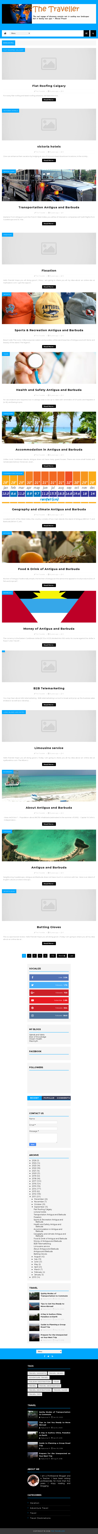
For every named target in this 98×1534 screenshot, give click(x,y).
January (38, 1275)
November (39, 1202)
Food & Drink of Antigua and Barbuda (49, 569)
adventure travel (38, 1377)
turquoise (8, 414)
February (38, 1272)
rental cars (8, 171)
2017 (34, 1181)
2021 (34, 1171)
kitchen (6, 533)
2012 (34, 1194)
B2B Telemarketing (49, 688)
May (36, 1264)
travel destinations (40, 1390)
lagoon (7, 832)
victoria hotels (10, 111)
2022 (34, 1168)
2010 (34, 1277)
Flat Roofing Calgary (49, 86)
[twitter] (48, 1356)
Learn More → (34, 1488)
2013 (34, 1191)
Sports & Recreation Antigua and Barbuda (49, 330)
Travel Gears (56, 1373)
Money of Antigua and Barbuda (49, 628)
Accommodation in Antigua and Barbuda (49, 449)
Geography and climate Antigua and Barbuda (49, 509)
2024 (34, 1163)
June (36, 1262)
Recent (34, 1098)
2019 (34, 1176)
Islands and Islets (36, 1035)
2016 (34, 1183)
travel (32, 1386)
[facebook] (45, 1356)
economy (7, 772)
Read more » (49, 100)
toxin (5, 354)
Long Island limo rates (13, 712)
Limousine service (48, 748)
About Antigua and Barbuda (49, 807)
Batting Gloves (49, 927)
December (39, 1199)
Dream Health (35, 1039)
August (37, 1256)
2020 (34, 1173)
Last (71, 956)
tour (56, 1382)
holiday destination (40, 1382)
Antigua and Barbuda (49, 867)
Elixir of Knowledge (37, 1037)
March (37, 1269)
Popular (49, 1098)
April (36, 1267)
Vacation (34, 1503)
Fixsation (7, 235)
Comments (63, 1098)
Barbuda (7, 593)
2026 (34, 1160)
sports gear (9, 891)
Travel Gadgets (37, 1373)
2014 (34, 1189)
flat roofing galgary (13, 50)
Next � (62, 956)
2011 (34, 1196)
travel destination (49, 1386)
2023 (34, 1165)
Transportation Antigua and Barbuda (49, 207)
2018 (34, 1178)
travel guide (61, 1390)
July (36, 1259)
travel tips (35, 1394)
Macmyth (33, 1041)
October (38, 1204)
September (39, 1207)
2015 (34, 1186)
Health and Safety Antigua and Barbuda (49, 390)
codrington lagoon (12, 473)
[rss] (52, 1356)
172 (52, 956)
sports (6, 294)
